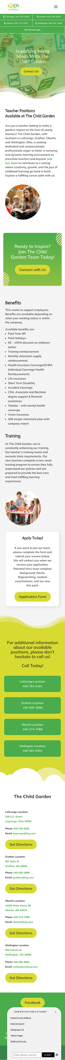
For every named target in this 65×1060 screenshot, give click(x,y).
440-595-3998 (21, 872)
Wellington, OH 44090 (18, 954)
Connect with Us (32, 269)
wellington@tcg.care (25, 966)
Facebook (32, 1002)
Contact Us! (31, 71)
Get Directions (21, 844)
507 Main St (12, 861)
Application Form (32, 596)
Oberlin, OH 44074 (16, 910)
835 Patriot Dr (13, 950)
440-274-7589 (21, 917)
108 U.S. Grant (13, 816)
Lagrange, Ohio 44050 (18, 821)
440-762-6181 (21, 828)
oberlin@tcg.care (23, 921)
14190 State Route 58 (18, 905)
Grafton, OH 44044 (16, 866)
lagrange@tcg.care (24, 833)
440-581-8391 (21, 961)
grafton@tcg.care (23, 877)
